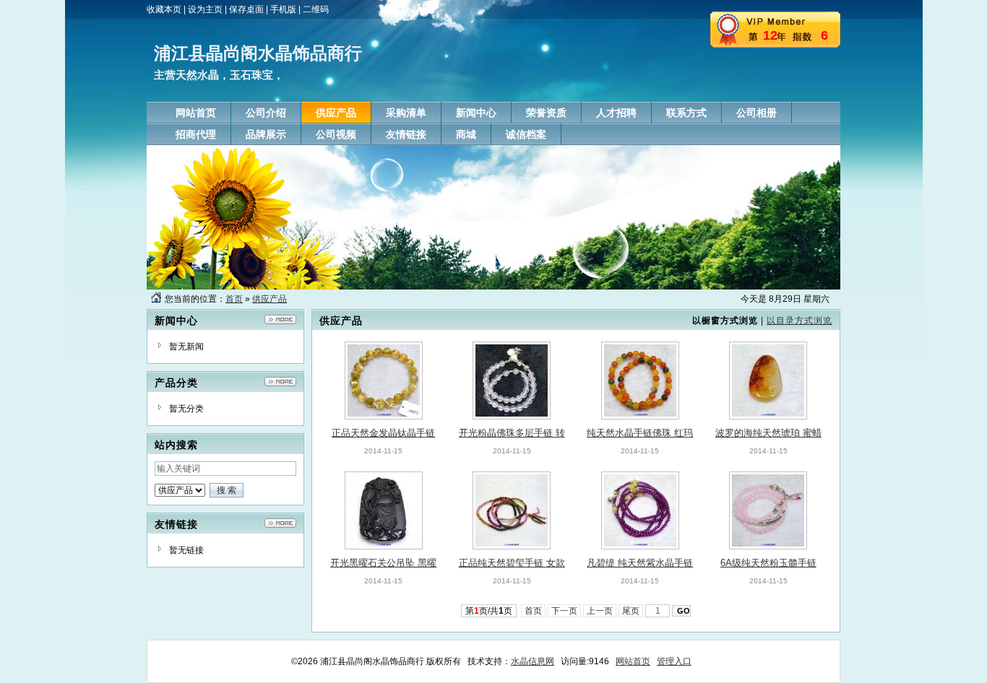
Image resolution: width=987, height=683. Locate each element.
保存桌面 (246, 9)
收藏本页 (164, 9)
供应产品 (269, 299)
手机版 (283, 9)
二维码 (316, 9)
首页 (234, 299)
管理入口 (674, 661)
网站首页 (633, 661)
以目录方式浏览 (799, 321)
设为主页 (205, 9)
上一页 (600, 611)
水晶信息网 (532, 661)
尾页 (631, 611)
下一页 (564, 611)
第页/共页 (488, 611)
